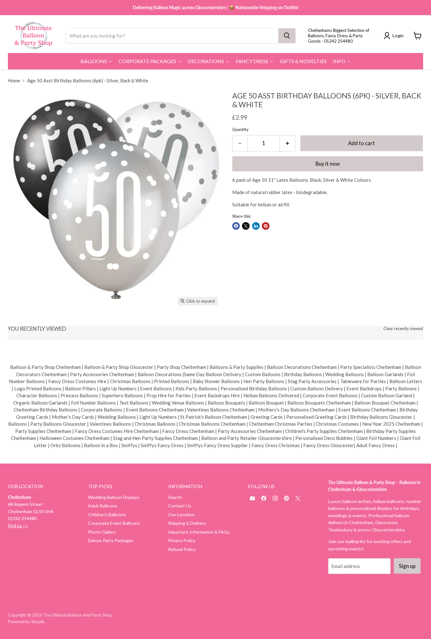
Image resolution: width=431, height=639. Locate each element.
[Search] (286, 35)
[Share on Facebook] (236, 226)
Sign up (407, 566)
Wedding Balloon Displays (113, 497)
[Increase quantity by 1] (287, 143)
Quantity (240, 129)
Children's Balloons (107, 514)
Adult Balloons (102, 505)
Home (14, 80)
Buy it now (328, 163)
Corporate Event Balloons (114, 523)
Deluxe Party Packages (110, 540)
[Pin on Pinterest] (265, 226)
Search (175, 497)
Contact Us (179, 505)
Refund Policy (182, 549)
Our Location (181, 514)
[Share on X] (246, 226)
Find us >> (18, 525)
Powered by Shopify (26, 621)
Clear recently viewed (403, 328)
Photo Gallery (102, 532)
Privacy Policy (181, 540)
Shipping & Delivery (187, 523)
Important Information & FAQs (199, 532)
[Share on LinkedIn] (256, 226)
